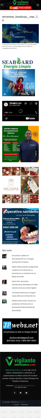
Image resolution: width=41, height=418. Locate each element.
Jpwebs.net (22, 402)
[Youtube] (26, 393)
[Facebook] (15, 393)
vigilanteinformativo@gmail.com (24, 385)
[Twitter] (20, 393)
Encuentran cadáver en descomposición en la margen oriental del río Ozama (23, 258)
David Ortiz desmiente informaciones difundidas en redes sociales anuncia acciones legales (25, 284)
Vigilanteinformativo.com (14, 370)
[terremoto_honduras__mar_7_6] (20, 42)
